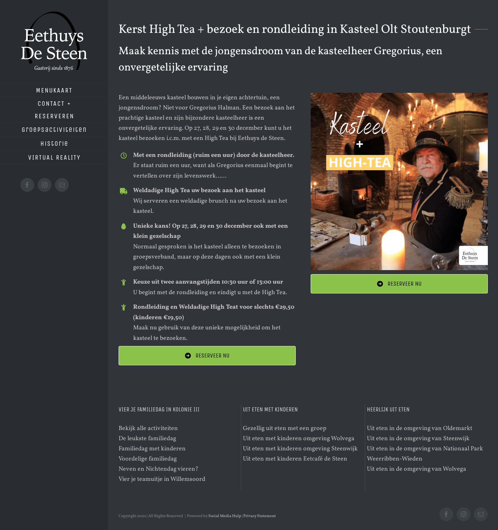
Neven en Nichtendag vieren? (159, 469)
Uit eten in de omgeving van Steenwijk (418, 438)
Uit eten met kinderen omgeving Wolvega (298, 438)
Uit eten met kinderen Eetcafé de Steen (295, 459)
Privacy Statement (259, 516)
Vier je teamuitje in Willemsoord (162, 479)
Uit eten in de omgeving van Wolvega (416, 469)
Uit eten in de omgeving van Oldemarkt (419, 428)
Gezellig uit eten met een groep (284, 428)
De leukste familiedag (147, 438)
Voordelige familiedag (148, 459)
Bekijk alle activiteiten (148, 428)
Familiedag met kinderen (152, 449)
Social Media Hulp (224, 516)
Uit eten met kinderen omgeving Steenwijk (300, 449)
